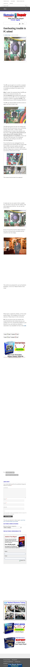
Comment (5, 487)
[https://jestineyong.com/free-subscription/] (15, 665)
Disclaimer (13, 1)
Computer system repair (12, 475)
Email (5, 503)
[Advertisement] (16, 190)
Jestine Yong (7, 35)
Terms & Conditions (20, 1)
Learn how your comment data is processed (14, 520)
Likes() (7, 337)
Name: (6, 551)
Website (5, 507)
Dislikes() (14, 337)
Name (5, 499)
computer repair (10, 472)
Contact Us (6, 3)
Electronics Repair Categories (9, 526)
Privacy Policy (6, 1)
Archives (11, 3)
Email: (6, 555)
